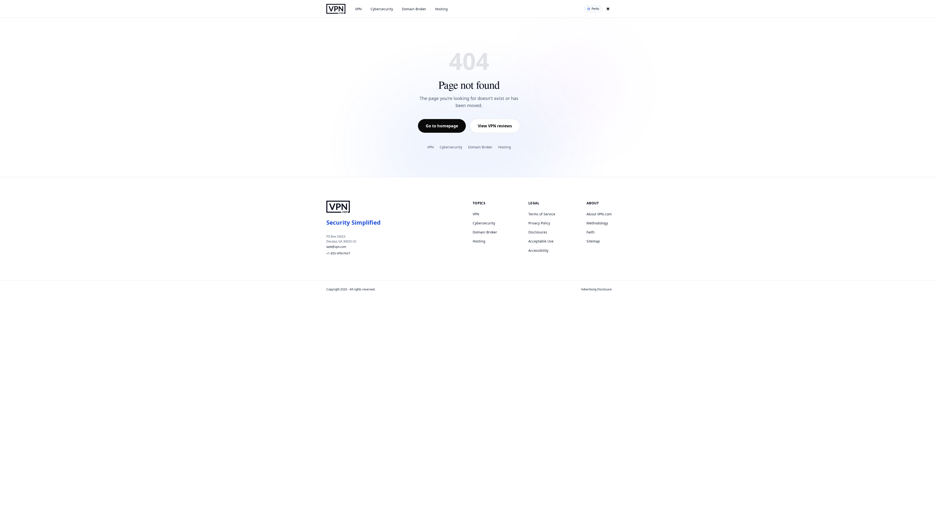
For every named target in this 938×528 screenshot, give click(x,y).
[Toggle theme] (608, 8)
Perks (595, 9)
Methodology (597, 223)
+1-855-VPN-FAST (338, 253)
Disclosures (537, 232)
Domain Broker (414, 9)
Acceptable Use (541, 241)
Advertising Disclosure (596, 289)
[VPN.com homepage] (335, 9)
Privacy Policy (539, 223)
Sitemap (593, 241)
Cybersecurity (382, 9)
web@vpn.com (336, 247)
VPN (358, 9)
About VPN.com (599, 214)
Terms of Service (541, 214)
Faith (590, 232)
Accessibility (538, 250)
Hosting (441, 9)
